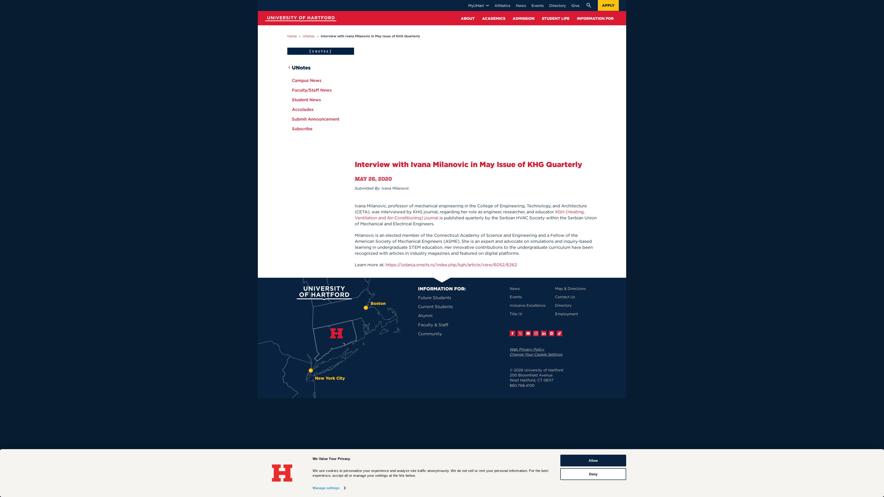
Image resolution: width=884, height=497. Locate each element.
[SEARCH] (588, 5)
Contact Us (565, 297)
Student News (306, 99)
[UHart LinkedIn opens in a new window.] (544, 333)
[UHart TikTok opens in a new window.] (559, 333)
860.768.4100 (522, 385)
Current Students (435, 306)
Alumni (425, 315)
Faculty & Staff (433, 324)
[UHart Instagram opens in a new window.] (536, 333)
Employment (566, 314)
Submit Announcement (315, 119)
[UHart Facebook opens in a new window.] (512, 333)
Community (430, 333)
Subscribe (302, 128)
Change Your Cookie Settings (536, 354)
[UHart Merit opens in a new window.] (551, 333)
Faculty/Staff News (312, 90)
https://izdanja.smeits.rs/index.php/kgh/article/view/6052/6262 (451, 264)
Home (292, 36)
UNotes (309, 36)
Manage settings (326, 488)
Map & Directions (570, 288)
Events (516, 297)
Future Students (434, 297)
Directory (563, 305)
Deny (593, 474)
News (515, 288)
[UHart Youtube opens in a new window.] (528, 333)
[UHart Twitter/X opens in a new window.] (520, 333)
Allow (593, 460)
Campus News (306, 80)
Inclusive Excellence (527, 305)
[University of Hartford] (299, 19)
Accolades (303, 109)
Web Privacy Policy (527, 349)
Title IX (516, 314)
